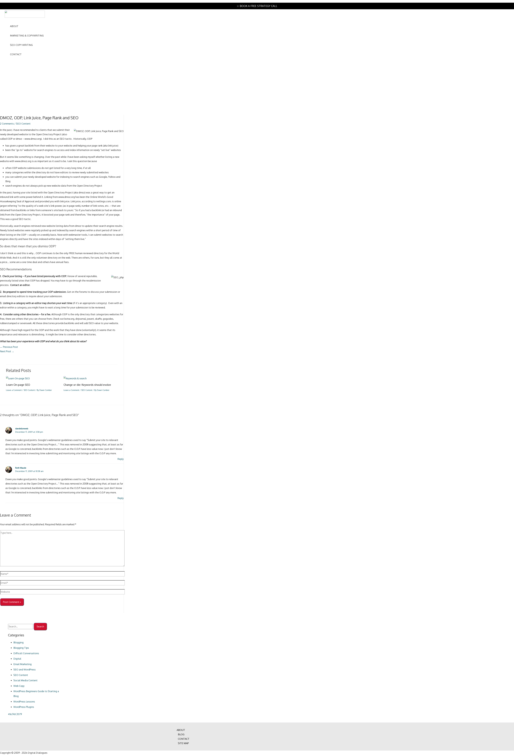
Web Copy (18, 685)
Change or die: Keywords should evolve (87, 384)
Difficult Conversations (26, 653)
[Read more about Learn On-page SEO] (18, 378)
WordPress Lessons (24, 701)
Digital (17, 658)
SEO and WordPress (24, 669)
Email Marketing (22, 664)
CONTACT (183, 738)
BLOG (181, 734)
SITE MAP (183, 743)
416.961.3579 (15, 714)
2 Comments (7, 123)
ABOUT (181, 729)
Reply (121, 458)
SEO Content (23, 123)
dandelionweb (21, 428)
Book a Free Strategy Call (258, 6)
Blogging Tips (21, 647)
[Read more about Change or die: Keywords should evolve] (75, 378)
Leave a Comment (14, 390)
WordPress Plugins (23, 706)
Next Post (7, 351)
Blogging (18, 642)
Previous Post (9, 346)
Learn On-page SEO (18, 384)
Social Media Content (25, 680)
